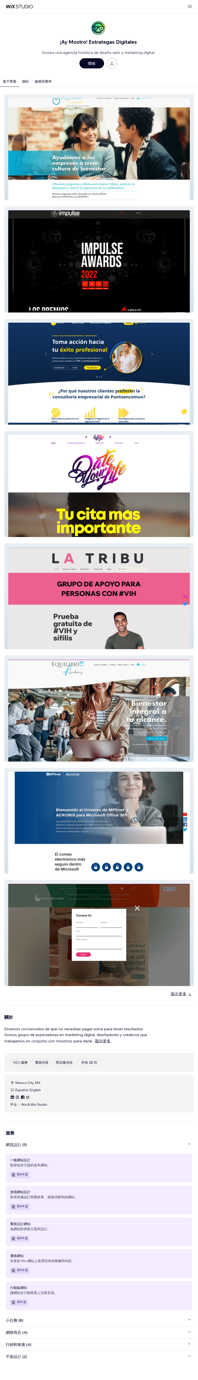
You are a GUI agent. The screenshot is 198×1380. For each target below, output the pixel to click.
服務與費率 (43, 81)
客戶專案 (9, 81)
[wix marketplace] (19, 6)
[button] (99, 147)
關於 (25, 81)
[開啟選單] (190, 6)
